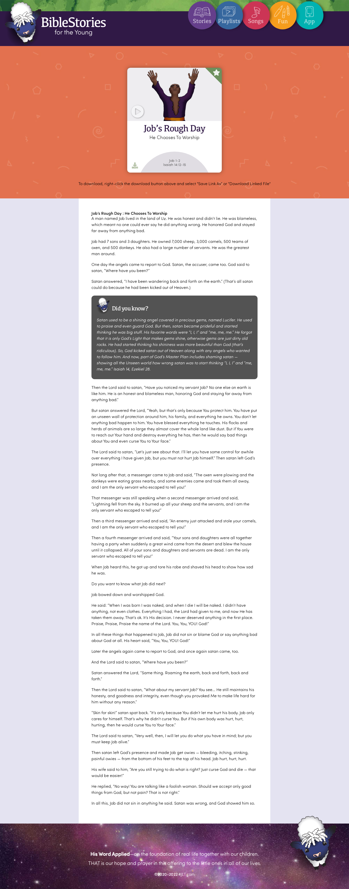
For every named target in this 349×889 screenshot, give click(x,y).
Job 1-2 (174, 161)
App (309, 21)
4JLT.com (187, 874)
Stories (202, 21)
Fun (283, 21)
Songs (255, 21)
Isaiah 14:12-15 (174, 165)
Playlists (229, 21)
